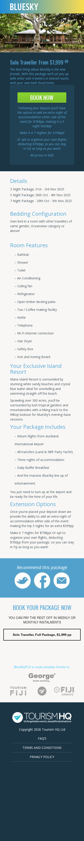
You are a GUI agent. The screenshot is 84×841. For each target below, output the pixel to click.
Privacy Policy (42, 757)
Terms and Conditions (42, 747)
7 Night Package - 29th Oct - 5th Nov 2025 (41, 201)
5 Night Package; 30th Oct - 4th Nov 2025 (40, 195)
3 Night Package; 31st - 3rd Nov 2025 (37, 189)
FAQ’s (42, 738)
